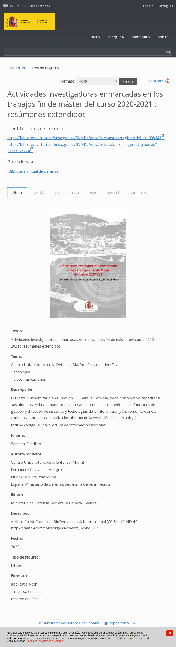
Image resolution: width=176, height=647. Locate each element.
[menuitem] (95, 37)
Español (148, 6)
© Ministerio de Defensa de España (68, 623)
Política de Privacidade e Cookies (44, 640)
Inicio (94, 37)
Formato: (67, 81)
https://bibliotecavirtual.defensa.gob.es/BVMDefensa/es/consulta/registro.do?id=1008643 (84, 137)
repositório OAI (122, 623)
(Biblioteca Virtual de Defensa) (33, 171)
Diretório (141, 37)
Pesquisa (116, 37)
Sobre (163, 37)
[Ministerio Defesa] (88, 21)
